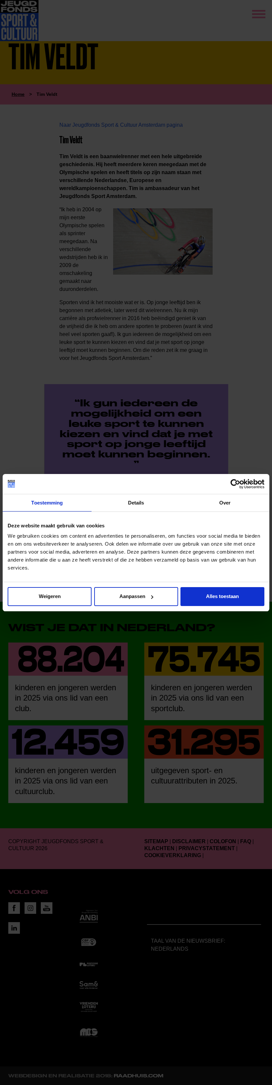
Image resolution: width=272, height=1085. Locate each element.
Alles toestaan (222, 596)
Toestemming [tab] (47, 503)
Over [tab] (225, 503)
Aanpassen (132, 596)
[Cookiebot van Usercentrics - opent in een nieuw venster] (235, 484)
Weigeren (50, 596)
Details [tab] (136, 503)
